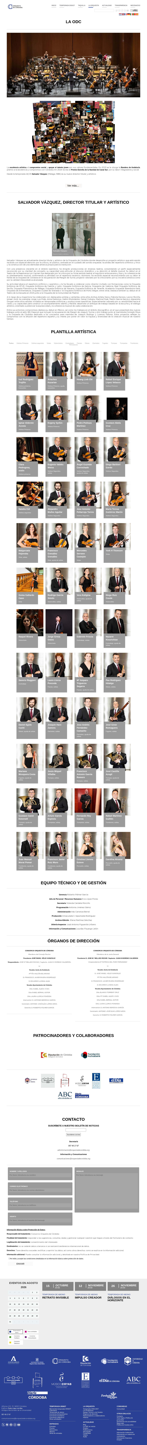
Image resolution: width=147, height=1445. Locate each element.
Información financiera (124, 1438)
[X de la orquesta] (119, 11)
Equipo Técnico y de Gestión (93, 1412)
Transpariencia (124, 1430)
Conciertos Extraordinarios (59, 1414)
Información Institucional (125, 1432)
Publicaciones (87, 1430)
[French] (126, 14)
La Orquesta (93, 5)
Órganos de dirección (90, 1414)
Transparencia (121, 5)
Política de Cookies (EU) (125, 1425)
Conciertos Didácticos (57, 1417)
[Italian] (131, 14)
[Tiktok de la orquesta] (116, 10)
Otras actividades (55, 1419)
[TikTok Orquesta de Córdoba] (7, 1425)
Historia (85, 1417)
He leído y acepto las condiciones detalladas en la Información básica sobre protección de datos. (47, 1259)
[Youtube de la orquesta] (128, 10)
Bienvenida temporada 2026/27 (60, 1409)
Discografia (87, 1431)
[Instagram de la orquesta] (125, 10)
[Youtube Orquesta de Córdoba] (18, 1425)
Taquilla (81, 5)
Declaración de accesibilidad (126, 1421)
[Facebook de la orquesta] (122, 10)
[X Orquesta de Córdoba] (3, 1425)
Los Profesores (88, 1410)
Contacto (120, 1416)
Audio (85, 1437)
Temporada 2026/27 (67, 5)
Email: (63, 1130)
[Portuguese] (134, 14)
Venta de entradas (56, 1433)
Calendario (53, 1410)
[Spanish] (137, 14)
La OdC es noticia (89, 1426)
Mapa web (120, 1423)
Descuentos (54, 1430)
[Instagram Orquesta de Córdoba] (15, 1425)
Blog (84, 1425)
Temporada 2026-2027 (91, 1409)
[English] (123, 14)
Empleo (85, 1428)
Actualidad (107, 5)
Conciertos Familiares (57, 1416)
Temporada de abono (57, 1412)
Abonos (52, 1431)
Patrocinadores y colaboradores (94, 1416)
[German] (128, 14)
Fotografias (87, 1433)
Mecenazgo (135, 5)
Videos (85, 1435)
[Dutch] (120, 14)
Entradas (53, 1426)
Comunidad (121, 1409)
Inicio (54, 5)
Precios (52, 1428)
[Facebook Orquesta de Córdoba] (11, 1425)
